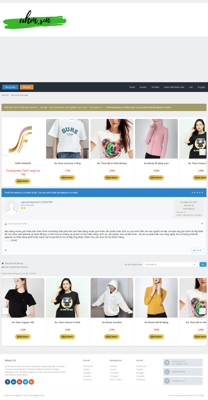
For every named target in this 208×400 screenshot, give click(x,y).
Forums (143, 87)
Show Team (116, 379)
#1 (202, 223)
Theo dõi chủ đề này (14, 263)
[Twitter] (25, 382)
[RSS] (31, 382)
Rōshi (189, 395)
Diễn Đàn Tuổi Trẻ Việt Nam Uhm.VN (20, 107)
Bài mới (5, 95)
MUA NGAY (23, 181)
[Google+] (19, 382)
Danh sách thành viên (174, 87)
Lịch (191, 87)
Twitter (139, 369)
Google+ (140, 372)
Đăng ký (26, 87)
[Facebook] (7, 382)
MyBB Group (39, 395)
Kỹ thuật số (95, 107)
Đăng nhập (10, 87)
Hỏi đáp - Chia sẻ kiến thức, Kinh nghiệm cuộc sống (63, 107)
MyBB (17, 395)
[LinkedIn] (13, 382)
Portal (132, 87)
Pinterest (140, 379)
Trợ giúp (201, 87)
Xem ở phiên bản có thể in (16, 267)
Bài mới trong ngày (19, 95)
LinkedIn (140, 376)
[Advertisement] (104, 59)
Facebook (141, 366)
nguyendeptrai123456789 (37, 202)
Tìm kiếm (155, 87)
